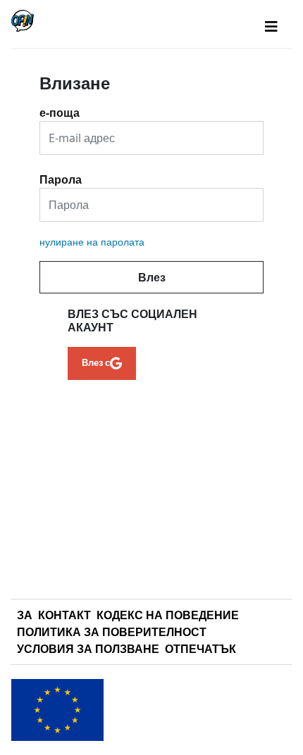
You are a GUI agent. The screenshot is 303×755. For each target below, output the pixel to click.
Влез (152, 277)
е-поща (59, 107)
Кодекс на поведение (168, 615)
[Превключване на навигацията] (271, 27)
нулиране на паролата (91, 241)
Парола (60, 174)
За (24, 615)
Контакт (64, 615)
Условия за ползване (88, 648)
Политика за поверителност (111, 632)
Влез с (96, 362)
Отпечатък (200, 648)
